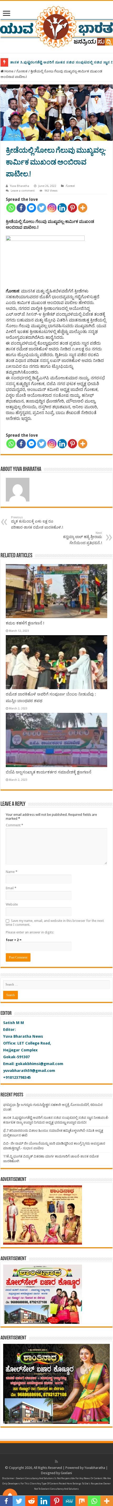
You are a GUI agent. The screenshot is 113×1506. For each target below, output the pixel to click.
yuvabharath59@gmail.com (29, 1070)
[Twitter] (41, 207)
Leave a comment (23, 190)
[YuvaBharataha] (56, 25)
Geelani (66, 1473)
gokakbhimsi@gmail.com (39, 1063)
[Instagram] (51, 207)
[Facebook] (21, 207)
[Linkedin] (62, 207)
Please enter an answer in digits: (30, 932)
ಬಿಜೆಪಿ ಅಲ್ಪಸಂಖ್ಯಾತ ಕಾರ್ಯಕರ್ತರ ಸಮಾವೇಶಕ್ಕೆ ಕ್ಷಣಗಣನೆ (48, 772)
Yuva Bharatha (19, 186)
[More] (82, 207)
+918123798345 (17, 1077)
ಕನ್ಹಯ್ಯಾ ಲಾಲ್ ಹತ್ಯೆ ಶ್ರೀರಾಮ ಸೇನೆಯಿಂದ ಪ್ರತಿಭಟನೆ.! (82, 538)
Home (8, 71)
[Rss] (56, 1461)
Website (12, 904)
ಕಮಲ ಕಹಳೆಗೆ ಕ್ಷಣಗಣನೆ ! (25, 623)
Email (11, 888)
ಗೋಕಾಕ (22, 71)
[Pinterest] (72, 207)
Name (11, 872)
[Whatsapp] (11, 207)
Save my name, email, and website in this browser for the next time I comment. (55, 923)
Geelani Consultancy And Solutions (35, 1478)
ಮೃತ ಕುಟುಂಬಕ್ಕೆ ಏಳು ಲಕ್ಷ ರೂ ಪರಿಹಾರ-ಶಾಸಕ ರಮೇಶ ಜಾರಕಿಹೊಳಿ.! (37, 522)
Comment (14, 825)
